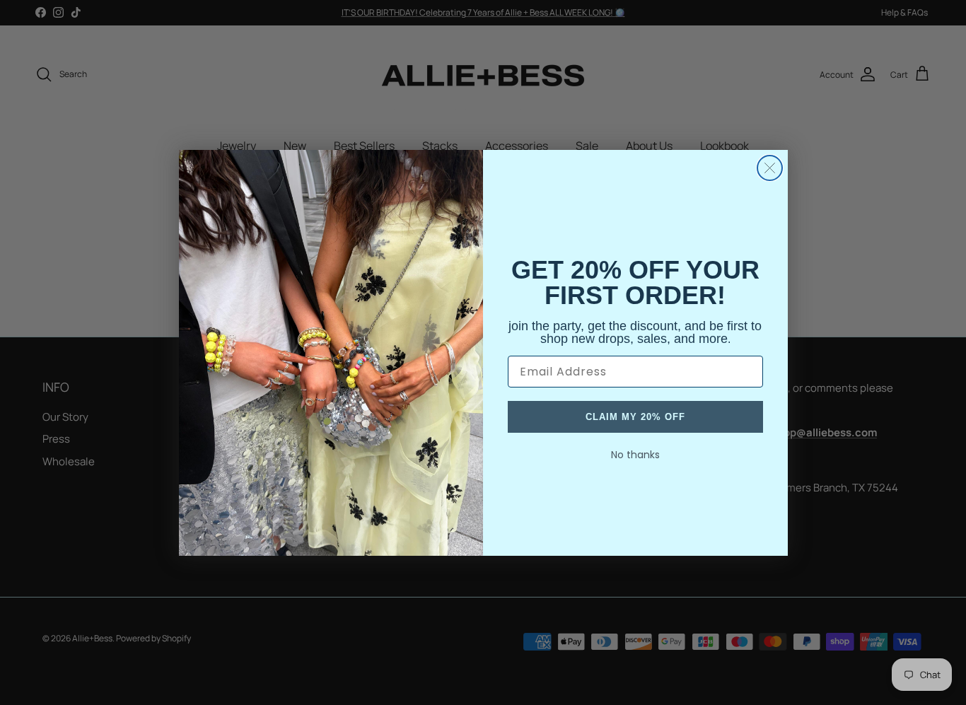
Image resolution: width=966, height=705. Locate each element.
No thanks (635, 455)
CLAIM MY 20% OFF (635, 417)
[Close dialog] (769, 168)
